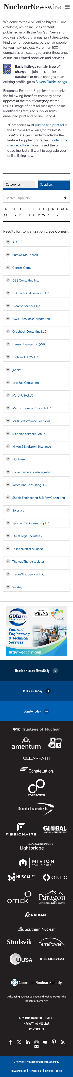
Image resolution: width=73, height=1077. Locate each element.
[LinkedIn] (28, 1042)
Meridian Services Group (28, 433)
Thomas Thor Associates (28, 561)
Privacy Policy (18, 1070)
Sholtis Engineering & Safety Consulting (38, 497)
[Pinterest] (54, 1042)
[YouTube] (45, 1042)
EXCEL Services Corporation (31, 318)
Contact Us (36, 1029)
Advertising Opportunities (36, 1018)
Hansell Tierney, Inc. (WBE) (29, 344)
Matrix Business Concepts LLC (32, 408)
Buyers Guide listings (51, 81)
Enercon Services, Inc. (26, 306)
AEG (15, 242)
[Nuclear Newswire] (63, 1042)
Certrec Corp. (21, 267)
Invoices (49, 1070)
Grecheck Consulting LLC (29, 331)
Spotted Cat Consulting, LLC (31, 523)
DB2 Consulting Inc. (25, 280)
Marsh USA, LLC (22, 395)
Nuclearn (18, 459)
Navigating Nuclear (36, 1023)
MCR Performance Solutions (31, 421)
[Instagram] (36, 1042)
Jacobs (16, 370)
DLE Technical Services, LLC (30, 293)
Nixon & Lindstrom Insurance (31, 446)
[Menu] (66, 6)
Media (59, 1070)
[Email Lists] (36, 1047)
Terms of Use (35, 1070)
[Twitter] (19, 1042)
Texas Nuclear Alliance (27, 548)
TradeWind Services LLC (28, 574)
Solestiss (18, 510)
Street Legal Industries (27, 536)
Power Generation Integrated (31, 472)
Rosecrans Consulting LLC (29, 485)
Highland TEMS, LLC (25, 357)
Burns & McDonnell (25, 255)
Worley (17, 587)
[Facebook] (10, 1042)
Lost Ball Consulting (25, 382)
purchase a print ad (49, 124)
